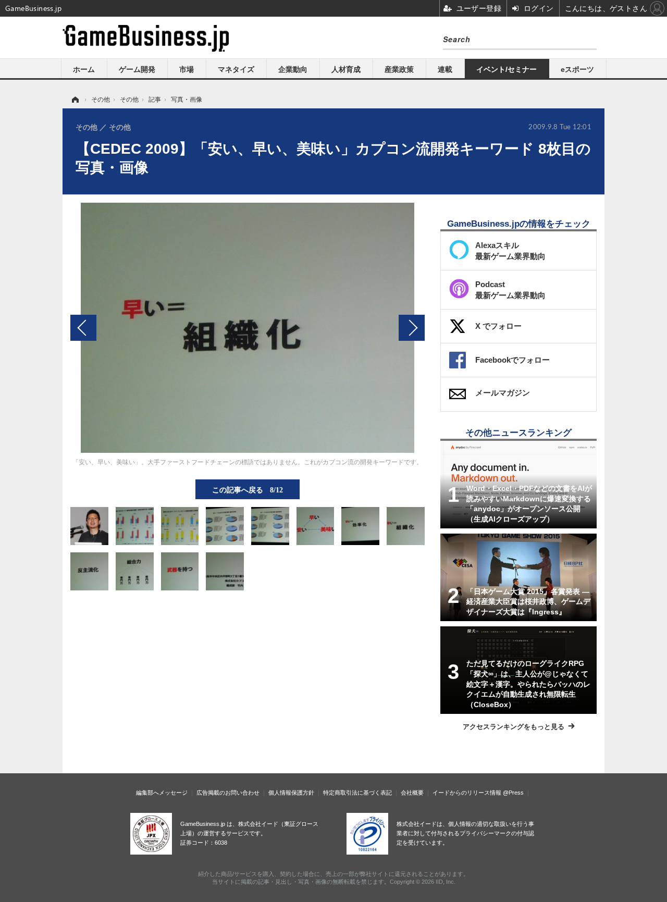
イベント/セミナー (506, 69)
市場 (186, 69)
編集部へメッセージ (162, 792)
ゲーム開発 (137, 69)
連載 (445, 69)
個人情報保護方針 (291, 792)
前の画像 (83, 328)
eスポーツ (577, 69)
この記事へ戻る (247, 489)
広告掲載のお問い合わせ (228, 792)
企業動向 (292, 69)
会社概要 (412, 792)
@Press (513, 792)
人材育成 (346, 69)
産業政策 (399, 69)
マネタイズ (236, 69)
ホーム (84, 69)
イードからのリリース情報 (467, 792)
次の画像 (412, 328)
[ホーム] (74, 99)
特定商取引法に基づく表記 (357, 792)
